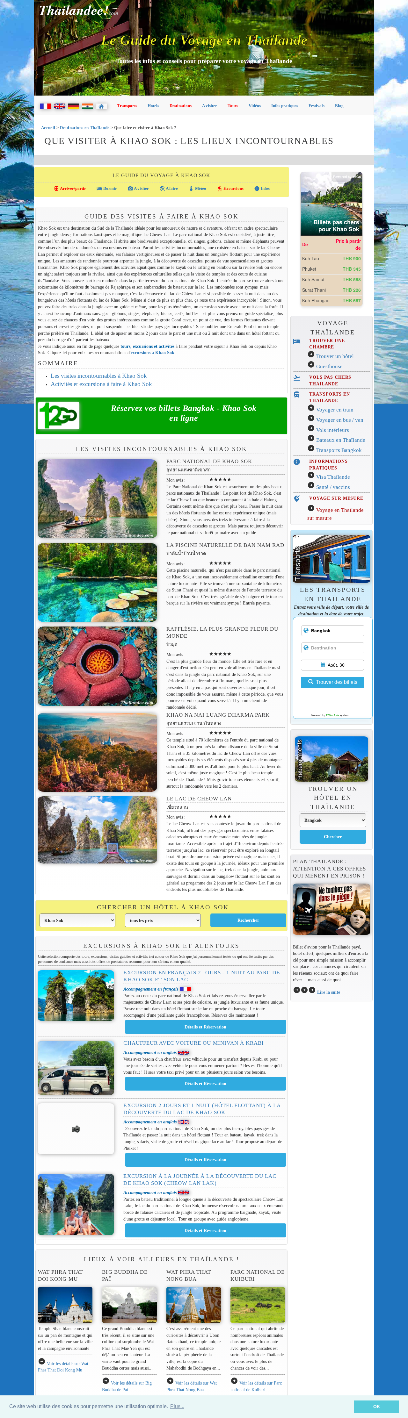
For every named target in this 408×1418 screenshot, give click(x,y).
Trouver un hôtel (335, 356)
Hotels (153, 105)
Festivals (316, 105)
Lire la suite (328, 992)
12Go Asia (332, 715)
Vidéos (255, 105)
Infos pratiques (284, 105)
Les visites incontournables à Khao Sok (99, 375)
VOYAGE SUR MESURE (336, 498)
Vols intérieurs (332, 430)
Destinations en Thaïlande (85, 127)
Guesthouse (329, 366)
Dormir (107, 188)
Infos (262, 188)
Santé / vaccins (333, 487)
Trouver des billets (336, 682)
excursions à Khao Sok (152, 352)
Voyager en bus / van (339, 420)
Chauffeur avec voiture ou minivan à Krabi (193, 1043)
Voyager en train (334, 410)
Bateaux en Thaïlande (340, 440)
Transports (127, 105)
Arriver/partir (70, 188)
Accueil (48, 127)
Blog (339, 105)
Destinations (181, 105)
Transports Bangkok (339, 450)
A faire (168, 188)
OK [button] (376, 1406)
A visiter (209, 105)
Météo (197, 188)
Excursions (230, 188)
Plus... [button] (177, 1406)
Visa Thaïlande (333, 477)
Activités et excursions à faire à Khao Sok (101, 384)
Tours (233, 105)
